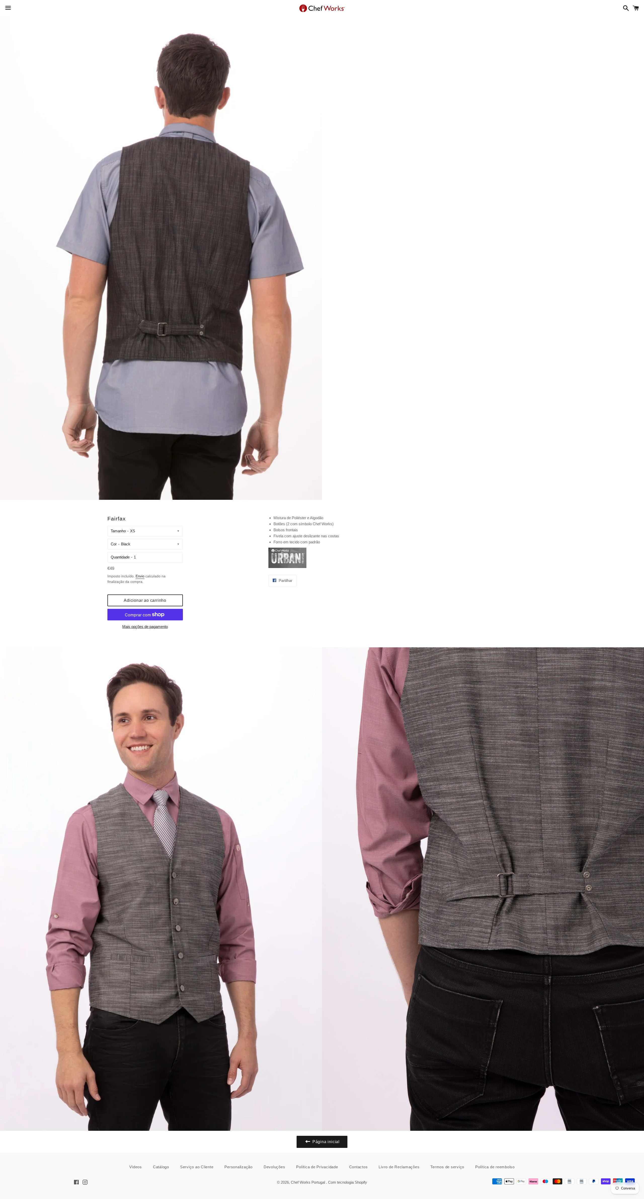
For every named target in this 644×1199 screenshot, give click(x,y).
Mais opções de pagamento (145, 626)
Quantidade (120, 557)
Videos (135, 1167)
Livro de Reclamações (399, 1167)
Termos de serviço (447, 1167)
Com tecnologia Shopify (347, 1182)
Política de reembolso (495, 1167)
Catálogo (161, 1167)
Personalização (238, 1167)
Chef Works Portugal (308, 1182)
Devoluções (274, 1167)
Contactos (358, 1167)
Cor (114, 544)
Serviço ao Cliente (197, 1167)
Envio (140, 576)
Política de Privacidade (317, 1167)
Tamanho (118, 531)
